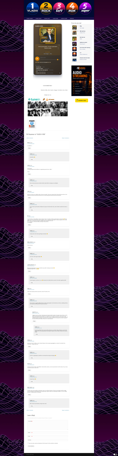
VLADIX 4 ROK (55, 18)
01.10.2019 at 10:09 (33, 204)
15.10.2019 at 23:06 (33, 155)
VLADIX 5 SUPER (64, 18)
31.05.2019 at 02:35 (30, 364)
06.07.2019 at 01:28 (30, 265)
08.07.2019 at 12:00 (35, 313)
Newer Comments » (65, 138)
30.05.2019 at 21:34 (33, 401)
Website (29, 440)
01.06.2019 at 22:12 (33, 377)
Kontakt (72, 18)
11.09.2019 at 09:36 (30, 216)
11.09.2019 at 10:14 (33, 231)
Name (30, 433)
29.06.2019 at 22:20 (30, 289)
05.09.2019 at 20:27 (30, 243)
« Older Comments (29, 138)
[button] (115, 454)
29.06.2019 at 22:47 (33, 353)
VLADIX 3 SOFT (47, 18)
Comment (30, 421)
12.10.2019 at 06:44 (30, 166)
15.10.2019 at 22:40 (30, 143)
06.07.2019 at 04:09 (33, 278)
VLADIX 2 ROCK (38, 18)
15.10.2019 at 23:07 (33, 181)
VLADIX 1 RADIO (30, 18)
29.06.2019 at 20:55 (30, 341)
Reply (29, 148)
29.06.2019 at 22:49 (33, 300)
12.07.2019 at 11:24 (38, 328)
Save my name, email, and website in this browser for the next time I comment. (43, 443)
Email (30, 436)
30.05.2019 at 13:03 (30, 388)
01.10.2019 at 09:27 (30, 192)
